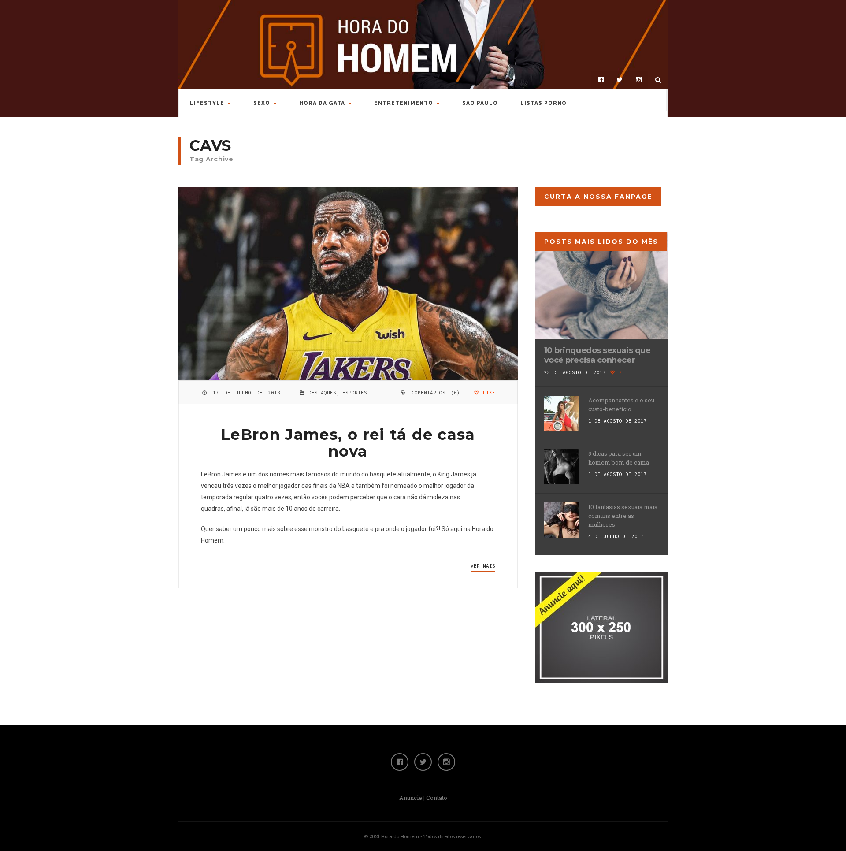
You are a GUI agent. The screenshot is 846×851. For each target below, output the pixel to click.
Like (487, 393)
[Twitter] (619, 80)
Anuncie (410, 798)
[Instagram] (638, 80)
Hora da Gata (322, 103)
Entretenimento (403, 103)
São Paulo (480, 103)
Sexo (261, 103)
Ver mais (483, 566)
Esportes (354, 393)
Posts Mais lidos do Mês (601, 241)
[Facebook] (600, 80)
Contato (436, 798)
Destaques (322, 393)
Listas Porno (543, 103)
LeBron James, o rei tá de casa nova (348, 443)
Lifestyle (207, 103)
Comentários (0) (436, 393)
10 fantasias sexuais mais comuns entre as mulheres (622, 515)
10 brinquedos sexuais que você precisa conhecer (597, 355)
